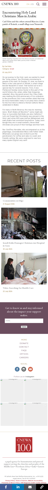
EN (28, 4)
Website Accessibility (35, 480)
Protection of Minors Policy (11, 483)
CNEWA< (10, 4)
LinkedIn (18, 487)
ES (32, 4)
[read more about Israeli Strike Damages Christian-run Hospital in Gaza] (24, 223)
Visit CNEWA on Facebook (17, 369)
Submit (24, 327)
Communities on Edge (13, 200)
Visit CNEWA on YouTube (30, 369)
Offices (24, 354)
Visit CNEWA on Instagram (24, 369)
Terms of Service (21, 480)
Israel (12, 69)
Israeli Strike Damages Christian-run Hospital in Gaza (24, 244)
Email (30, 487)
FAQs (24, 350)
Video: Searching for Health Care (18, 288)
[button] (12, 390)
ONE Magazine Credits (28, 483)
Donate (24, 343)
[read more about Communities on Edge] (24, 181)
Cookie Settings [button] (41, 483)
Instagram (29, 377)
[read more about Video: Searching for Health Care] (24, 268)
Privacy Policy (10, 480)
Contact (24, 347)
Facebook (6, 487)
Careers (24, 357)
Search (38, 4)
